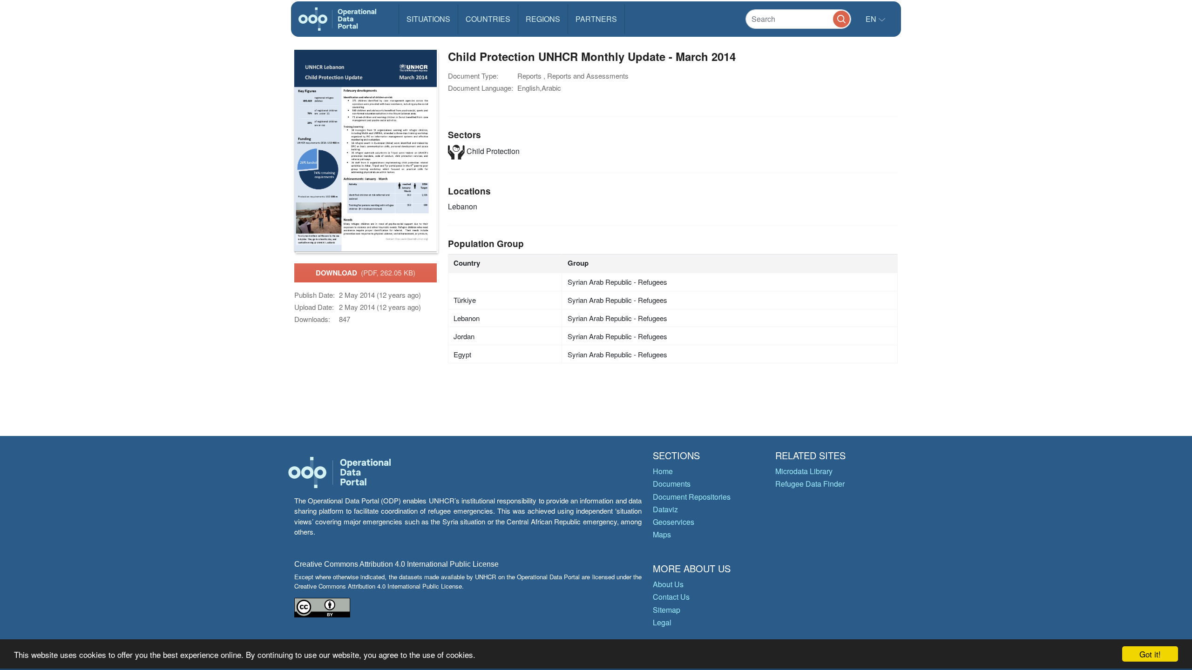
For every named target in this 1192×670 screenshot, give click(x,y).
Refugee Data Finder (810, 483)
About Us (668, 584)
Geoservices (673, 521)
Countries (488, 18)
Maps (662, 534)
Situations (428, 18)
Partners (596, 18)
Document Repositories (692, 496)
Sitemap (666, 609)
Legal (662, 622)
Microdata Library (804, 471)
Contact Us (671, 596)
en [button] (872, 18)
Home (663, 471)
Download (365, 273)
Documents (672, 483)
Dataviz (665, 509)
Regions (543, 18)
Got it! (1150, 654)
